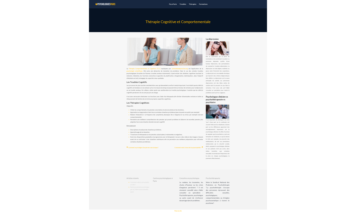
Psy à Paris (173, 4)
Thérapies (192, 4)
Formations (203, 4)
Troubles (182, 4)
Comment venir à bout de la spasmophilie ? (187, 147)
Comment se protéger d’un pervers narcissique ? (143, 147)
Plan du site (178, 211)
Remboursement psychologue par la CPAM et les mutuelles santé (139, 189)
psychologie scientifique (134, 71)
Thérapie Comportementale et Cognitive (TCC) (144, 68)
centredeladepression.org (180, 68)
